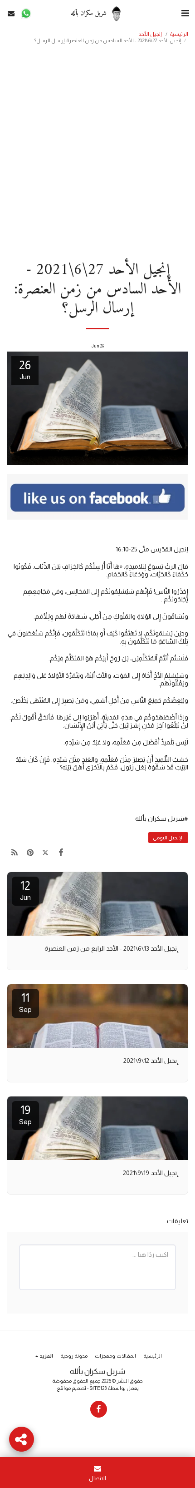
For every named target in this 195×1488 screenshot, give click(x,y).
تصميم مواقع (71, 1388)
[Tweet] (45, 852)
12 (25, 890)
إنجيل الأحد (150, 34)
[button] (185, 13)
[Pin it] (30, 852)
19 (25, 1114)
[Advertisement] (97, 149)
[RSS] (14, 852)
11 (25, 1002)
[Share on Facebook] (61, 852)
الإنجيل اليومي (168, 837)
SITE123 (98, 1388)
